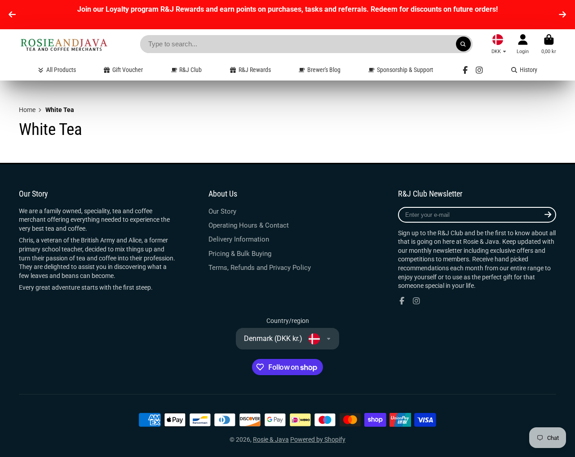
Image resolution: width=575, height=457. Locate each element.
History (528, 69)
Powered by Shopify (317, 439)
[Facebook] (465, 70)
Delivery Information (238, 239)
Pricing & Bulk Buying (239, 254)
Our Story (222, 211)
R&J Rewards (255, 69)
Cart (548, 44)
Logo (64, 44)
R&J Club (190, 69)
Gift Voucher (127, 69)
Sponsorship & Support (405, 69)
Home (27, 109)
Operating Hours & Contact (248, 225)
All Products (61, 69)
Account (523, 44)
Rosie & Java (271, 439)
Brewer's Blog (324, 69)
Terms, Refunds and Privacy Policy (259, 268)
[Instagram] (479, 70)
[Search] (463, 44)
